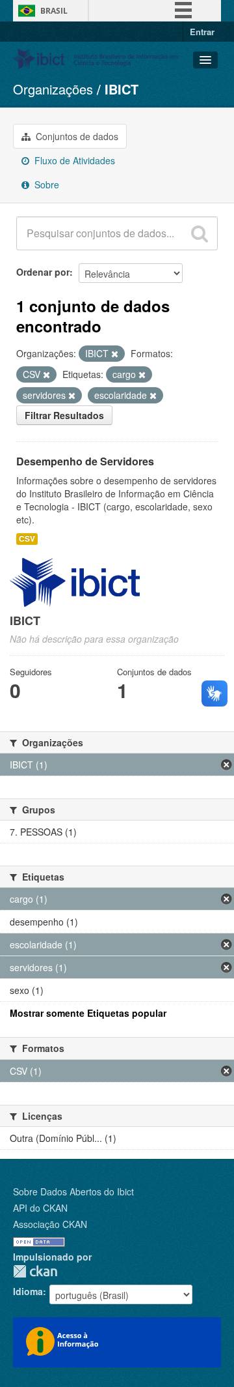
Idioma (28, 1291)
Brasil (54, 10)
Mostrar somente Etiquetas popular (88, 1012)
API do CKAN (40, 1207)
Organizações (53, 89)
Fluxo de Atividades (73, 160)
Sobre (45, 184)
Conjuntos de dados (75, 136)
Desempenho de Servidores (85, 461)
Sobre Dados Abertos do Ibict (73, 1191)
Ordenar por (43, 271)
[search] (199, 233)
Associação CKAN (50, 1224)
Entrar (202, 31)
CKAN (35, 1271)
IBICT (121, 89)
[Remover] (114, 354)
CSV (27, 538)
